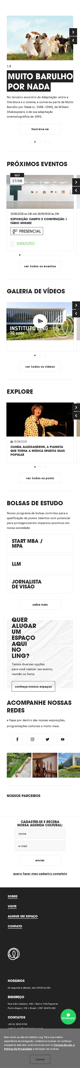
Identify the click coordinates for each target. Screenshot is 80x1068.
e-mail (22, 846)
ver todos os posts (40, 478)
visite (12, 906)
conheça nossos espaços (33, 686)
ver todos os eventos (40, 266)
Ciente (40, 1059)
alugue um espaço (23, 916)
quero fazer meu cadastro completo (40, 873)
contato (15, 926)
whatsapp (68, 1018)
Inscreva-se (40, 129)
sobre (12, 896)
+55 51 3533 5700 (17, 1024)
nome (22, 834)
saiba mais (40, 604)
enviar (40, 860)
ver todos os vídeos (40, 366)
